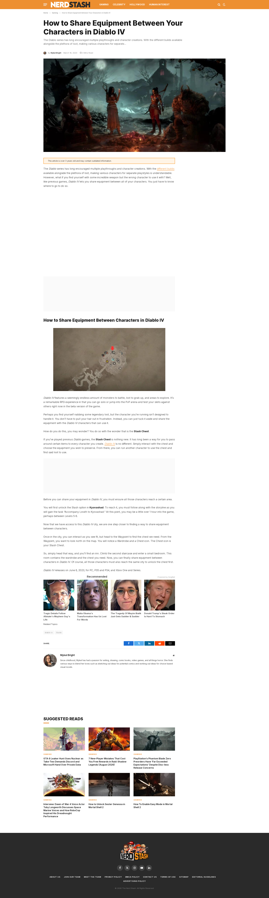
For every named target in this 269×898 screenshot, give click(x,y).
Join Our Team (72, 877)
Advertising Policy (134, 881)
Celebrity (119, 4)
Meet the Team (92, 877)
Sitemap (184, 877)
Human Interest (159, 4)
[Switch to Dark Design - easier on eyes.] (224, 4)
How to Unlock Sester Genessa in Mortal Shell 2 (107, 806)
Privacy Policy (113, 877)
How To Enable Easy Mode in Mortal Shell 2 (153, 806)
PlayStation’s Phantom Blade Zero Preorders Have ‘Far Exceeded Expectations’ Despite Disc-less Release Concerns (152, 763)
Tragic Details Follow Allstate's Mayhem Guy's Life (56, 616)
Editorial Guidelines (204, 877)
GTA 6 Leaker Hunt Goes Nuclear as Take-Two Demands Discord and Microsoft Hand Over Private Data (63, 761)
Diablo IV (110, 443)
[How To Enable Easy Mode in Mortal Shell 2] (154, 784)
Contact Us (150, 877)
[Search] (219, 4)
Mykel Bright (56, 53)
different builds (165, 168)
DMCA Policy (132, 877)
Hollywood (137, 4)
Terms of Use (168, 877)
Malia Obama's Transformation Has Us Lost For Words (91, 616)
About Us (55, 877)
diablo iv (49, 632)
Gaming (104, 4)
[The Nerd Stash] (71, 4)
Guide (59, 632)
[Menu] (45, 4)
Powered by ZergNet (166, 577)
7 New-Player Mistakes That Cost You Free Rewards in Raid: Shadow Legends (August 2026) (107, 761)
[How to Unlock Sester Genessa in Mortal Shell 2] (109, 784)
